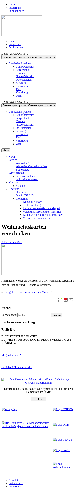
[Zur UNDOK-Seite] (63, 409)
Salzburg (21, 82)
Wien (19, 95)
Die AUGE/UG (25, 195)
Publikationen (16, 10)
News (12, 156)
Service (13, 159)
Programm (22, 198)
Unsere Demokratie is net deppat (41, 208)
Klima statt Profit (32, 201)
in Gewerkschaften (26, 176)
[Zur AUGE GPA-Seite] (63, 439)
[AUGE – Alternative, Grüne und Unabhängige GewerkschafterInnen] (21, 34)
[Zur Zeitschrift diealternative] (27, 426)
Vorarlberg (22, 92)
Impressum (15, 7)
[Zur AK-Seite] (64, 467)
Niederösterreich (25, 76)
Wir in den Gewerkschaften (31, 166)
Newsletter (15, 479)
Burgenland (22, 69)
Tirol (18, 89)
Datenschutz (16, 483)
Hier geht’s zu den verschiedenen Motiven (27, 292)
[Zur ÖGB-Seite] (61, 424)
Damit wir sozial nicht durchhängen (43, 214)
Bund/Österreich (25, 66)
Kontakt (13, 182)
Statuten (20, 185)
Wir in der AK (24, 163)
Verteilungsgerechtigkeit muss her (42, 211)
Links (12, 4)
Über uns (14, 188)
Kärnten (20, 73)
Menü (6, 150)
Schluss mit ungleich (34, 205)
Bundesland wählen (20, 63)
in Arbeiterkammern (27, 179)
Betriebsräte (22, 169)
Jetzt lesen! (38, 399)
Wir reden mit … (18, 172)
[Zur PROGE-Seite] (61, 450)
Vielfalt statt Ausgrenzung (37, 217)
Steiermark (22, 86)
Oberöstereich (24, 79)
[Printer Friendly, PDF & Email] (66, 300)
